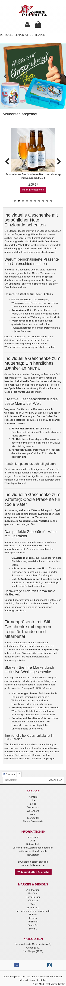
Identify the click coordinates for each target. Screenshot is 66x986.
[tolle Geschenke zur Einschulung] (33, 76)
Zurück (5, 76)
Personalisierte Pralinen (46, 449)
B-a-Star (33, 893)
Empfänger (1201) (33, 951)
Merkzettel (33, 817)
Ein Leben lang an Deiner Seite (33, 911)
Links (33, 803)
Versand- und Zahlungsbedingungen (33, 847)
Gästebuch (33, 807)
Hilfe (33, 800)
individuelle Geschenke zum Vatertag (26, 520)
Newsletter (33, 854)
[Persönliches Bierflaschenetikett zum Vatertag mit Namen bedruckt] (33, 150)
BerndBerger (33, 896)
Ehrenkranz (33, 907)
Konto (33, 814)
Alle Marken (33, 889)
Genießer (33, 925)
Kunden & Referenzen (33, 865)
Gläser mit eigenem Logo (44, 649)
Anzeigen (10, 774)
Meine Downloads (33, 821)
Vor (60, 76)
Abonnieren (55, 779)
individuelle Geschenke (44, 241)
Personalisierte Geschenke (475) (33, 944)
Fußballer (33, 921)
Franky (33, 918)
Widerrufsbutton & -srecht (33, 851)
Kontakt (33, 796)
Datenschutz (33, 844)
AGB (33, 840)
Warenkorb (33, 810)
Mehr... (33, 928)
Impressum (33, 837)
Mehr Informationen (33, 189)
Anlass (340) (33, 947)
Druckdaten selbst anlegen (33, 861)
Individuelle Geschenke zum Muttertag (38, 381)
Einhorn (33, 914)
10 (51, 201)
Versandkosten (58, 984)
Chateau (33, 900)
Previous (8, 161)
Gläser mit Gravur (21, 299)
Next (57, 161)
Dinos (33, 904)
